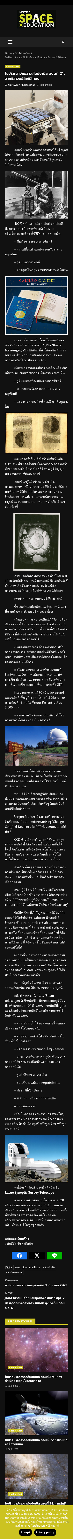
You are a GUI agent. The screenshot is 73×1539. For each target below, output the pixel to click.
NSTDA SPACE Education (21, 85)
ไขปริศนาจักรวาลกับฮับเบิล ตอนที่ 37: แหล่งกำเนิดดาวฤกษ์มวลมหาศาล (36, 1350)
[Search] (63, 42)
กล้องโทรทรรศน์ (14, 1273)
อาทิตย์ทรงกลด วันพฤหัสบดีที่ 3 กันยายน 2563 (36, 1283)
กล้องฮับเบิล (49, 1268)
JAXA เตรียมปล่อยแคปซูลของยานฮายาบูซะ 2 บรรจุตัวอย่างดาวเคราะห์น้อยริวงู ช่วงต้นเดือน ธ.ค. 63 (35, 1300)
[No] (68, 1522)
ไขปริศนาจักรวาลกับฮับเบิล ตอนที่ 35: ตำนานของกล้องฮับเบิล (36, 1413)
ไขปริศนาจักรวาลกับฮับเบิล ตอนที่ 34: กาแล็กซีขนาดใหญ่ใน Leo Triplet (36, 1476)
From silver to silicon (27, 1268)
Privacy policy (45, 1532)
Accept (25, 1532)
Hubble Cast (12, 66)
